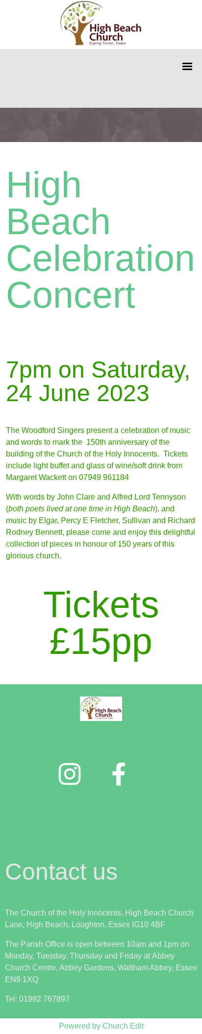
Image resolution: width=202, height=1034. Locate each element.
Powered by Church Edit (101, 1026)
